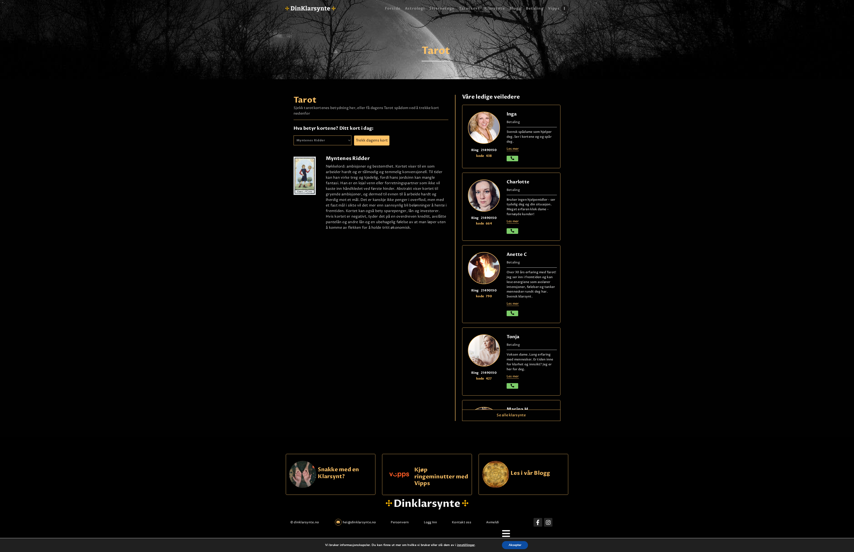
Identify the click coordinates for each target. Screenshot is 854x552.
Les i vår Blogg (530, 473)
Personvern (400, 522)
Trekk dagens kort (372, 140)
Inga (512, 114)
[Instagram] (548, 522)
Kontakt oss (461, 522)
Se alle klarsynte (511, 415)
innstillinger (466, 545)
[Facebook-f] (538, 522)
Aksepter (515, 545)
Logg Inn (430, 522)
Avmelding (494, 522)
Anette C (517, 254)
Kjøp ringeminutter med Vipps (441, 476)
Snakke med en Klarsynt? (338, 473)
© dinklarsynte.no (304, 522)
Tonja (513, 337)
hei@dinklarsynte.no (359, 522)
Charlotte (518, 182)
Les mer (513, 149)
